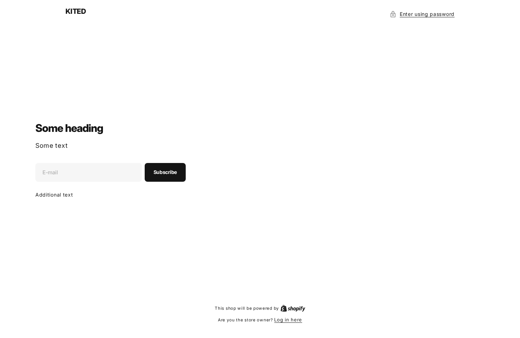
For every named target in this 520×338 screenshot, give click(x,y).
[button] (422, 14)
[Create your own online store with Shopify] (293, 308)
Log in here (288, 319)
